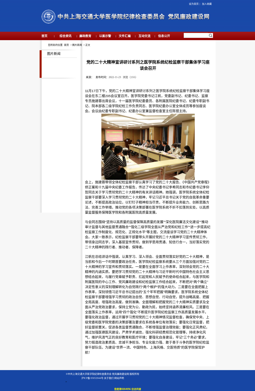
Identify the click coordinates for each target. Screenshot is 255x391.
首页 (66, 45)
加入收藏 (207, 3)
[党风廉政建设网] (125, 23)
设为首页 (193, 3)
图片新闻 (77, 45)
